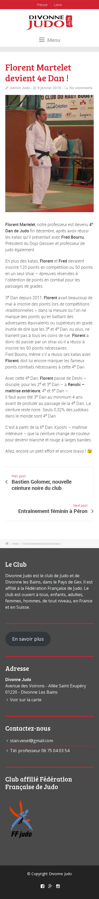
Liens (58, 4)
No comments (80, 87)
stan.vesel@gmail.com (31, 740)
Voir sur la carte (25, 700)
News (15, 543)
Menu (53, 40)
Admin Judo (20, 87)
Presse (42, 4)
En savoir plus (28, 639)
